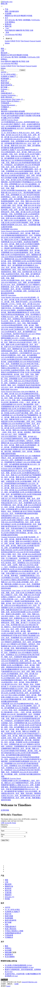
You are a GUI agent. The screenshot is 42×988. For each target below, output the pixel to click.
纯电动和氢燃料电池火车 (20, 312)
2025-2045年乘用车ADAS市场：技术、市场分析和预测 (20, 357)
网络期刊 (23, 16)
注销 (31, 30)
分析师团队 (27, 20)
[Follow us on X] (23, 856)
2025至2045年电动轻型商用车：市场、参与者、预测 (20, 325)
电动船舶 (34, 323)
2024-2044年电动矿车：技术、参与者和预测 (17, 332)
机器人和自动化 (6, 97)
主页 (2, 810)
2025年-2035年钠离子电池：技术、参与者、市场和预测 (21, 280)
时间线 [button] (25, 55)
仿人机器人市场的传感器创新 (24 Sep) (18, 965)
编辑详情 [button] (15, 61)
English (7, 41)
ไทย (22, 41)
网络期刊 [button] (19, 55)
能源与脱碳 (5, 83)
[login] (8, 986)
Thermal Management (8, 105)
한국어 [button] (13, 66)
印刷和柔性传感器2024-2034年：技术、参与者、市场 (20, 689)
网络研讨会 (9, 16)
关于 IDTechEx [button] (6, 57)
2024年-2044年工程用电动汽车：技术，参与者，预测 (22, 329)
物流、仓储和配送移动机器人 (25, 575)
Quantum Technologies (8, 95)
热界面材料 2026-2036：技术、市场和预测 (21, 225)
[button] (6, 9)
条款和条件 (9, 954)
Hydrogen (4, 89)
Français (32, 41)
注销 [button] (27, 61)
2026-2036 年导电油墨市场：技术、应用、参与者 (22, 522)
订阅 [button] (2, 51)
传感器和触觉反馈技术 (13, 933)
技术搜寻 (21, 115)
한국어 (17, 41)
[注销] (16, 984)
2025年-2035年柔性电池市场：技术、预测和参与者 (23, 255)
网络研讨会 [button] (5, 55)
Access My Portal (10, 823)
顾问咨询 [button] (4, 53)
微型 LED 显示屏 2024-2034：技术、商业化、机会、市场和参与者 (20, 684)
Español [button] (34, 66)
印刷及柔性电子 (6, 93)
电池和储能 (5, 78)
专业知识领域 (13, 111)
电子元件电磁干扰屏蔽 (9, 177)
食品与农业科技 (6, 85)
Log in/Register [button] (6, 63)
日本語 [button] (8, 66)
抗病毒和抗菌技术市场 (16, 456)
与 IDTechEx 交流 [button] (33, 57)
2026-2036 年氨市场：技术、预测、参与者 (23, 468)
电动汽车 (4, 81)
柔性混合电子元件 (14, 526)
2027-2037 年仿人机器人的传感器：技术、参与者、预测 (21, 695)
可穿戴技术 (5, 107)
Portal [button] (3, 61)
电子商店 (26, 30)
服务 (2, 113)
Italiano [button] (3, 68)
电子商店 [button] (22, 61)
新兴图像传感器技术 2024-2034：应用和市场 (21, 669)
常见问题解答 (10, 957)
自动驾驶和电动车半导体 (15, 372)
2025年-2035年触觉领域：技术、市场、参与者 (18, 674)
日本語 (12, 41)
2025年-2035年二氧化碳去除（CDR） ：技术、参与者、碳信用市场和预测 (20, 402)
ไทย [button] (18, 66)
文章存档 (8, 893)
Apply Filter (5, 840)
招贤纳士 (12, 22)
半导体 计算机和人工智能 (14, 931)
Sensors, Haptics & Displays (10, 101)
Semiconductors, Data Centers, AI (12, 99)
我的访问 (12, 30)
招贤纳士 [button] (4, 59)
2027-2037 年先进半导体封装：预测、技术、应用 (22, 498)
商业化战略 (19, 113)
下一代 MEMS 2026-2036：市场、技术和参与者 (23, 686)
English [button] (3, 66)
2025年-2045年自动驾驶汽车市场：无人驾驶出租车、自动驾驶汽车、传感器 (21, 308)
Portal (7, 30)
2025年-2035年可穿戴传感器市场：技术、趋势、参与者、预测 (21, 699)
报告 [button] (2, 48)
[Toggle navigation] (1, 6)
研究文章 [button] (12, 55)
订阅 (10, 11)
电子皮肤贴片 (18, 462)
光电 (2, 91)
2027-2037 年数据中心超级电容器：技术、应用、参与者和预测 (21, 642)
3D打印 (3, 72)
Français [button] (28, 66)
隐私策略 (8, 952)
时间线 (29, 16)
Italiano (7, 43)
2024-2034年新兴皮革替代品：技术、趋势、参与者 (23, 175)
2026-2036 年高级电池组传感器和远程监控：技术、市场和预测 (21, 235)
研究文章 (16, 16)
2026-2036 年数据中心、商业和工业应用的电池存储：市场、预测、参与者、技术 (20, 248)
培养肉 (15, 449)
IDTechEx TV (9, 897)
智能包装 (6, 148)
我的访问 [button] (8, 61)
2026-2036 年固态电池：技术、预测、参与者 (17, 282)
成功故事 (21, 111)
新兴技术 (8, 888)
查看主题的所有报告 (17, 148)
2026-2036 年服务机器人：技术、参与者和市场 (18, 586)
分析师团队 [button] (23, 57)
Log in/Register (10, 34)
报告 (6, 11)
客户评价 (19, 20)
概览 (6, 946)
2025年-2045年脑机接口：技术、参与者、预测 (23, 665)
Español (38, 41)
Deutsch (26, 41)
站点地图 (8, 950)
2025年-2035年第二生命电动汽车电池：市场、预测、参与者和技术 (21, 370)
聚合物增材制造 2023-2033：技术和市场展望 (21, 128)
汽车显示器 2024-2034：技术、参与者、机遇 (17, 501)
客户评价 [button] (15, 57)
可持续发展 (5, 103)
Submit (22, 70)
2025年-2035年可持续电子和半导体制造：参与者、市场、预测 (21, 533)
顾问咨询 (15, 11)
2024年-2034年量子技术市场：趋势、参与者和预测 (19, 633)
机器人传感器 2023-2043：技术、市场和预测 (24, 584)
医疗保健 (4, 87)
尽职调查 (28, 115)
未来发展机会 (10, 113)
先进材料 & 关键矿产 (8, 76)
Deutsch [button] (22, 66)
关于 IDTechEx (10, 20)
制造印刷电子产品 (21, 528)
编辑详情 (19, 30)
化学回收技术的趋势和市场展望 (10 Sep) (19, 967)
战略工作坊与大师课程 (11, 118)
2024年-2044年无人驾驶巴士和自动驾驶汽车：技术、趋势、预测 (21, 580)
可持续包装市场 (9, 753)
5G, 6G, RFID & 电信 (8, 74)
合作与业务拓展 (12, 115)
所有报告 (4, 109)
